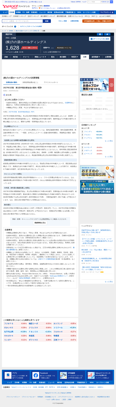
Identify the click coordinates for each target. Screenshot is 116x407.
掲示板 (49, 12)
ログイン (35, 8)
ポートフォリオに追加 (101, 39)
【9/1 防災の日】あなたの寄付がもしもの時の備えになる (23, 2)
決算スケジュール (74, 16)
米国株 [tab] (72, 387)
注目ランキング (33, 16)
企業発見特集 (74, 21)
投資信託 (34, 12)
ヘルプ (84, 2)
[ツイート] (107, 34)
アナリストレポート (51, 82)
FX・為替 (26, 12)
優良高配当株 (61, 16)
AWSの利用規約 (24, 278)
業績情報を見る (40, 223)
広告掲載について (50, 397)
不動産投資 (69, 12)
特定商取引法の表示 (103, 397)
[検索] (111, 1)
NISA (79, 12)
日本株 (11, 12)
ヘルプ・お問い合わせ (53, 399)
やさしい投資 (63, 21)
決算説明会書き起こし (30, 82)
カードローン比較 (89, 12)
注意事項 (68, 103)
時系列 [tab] (100, 387)
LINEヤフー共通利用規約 (47, 259)
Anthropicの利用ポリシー (59, 276)
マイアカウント (105, 12)
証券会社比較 (59, 12)
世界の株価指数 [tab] (62, 387)
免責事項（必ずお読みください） (85, 397)
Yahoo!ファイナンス (52, 393)
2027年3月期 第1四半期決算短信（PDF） (22, 112)
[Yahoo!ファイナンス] (16, 5)
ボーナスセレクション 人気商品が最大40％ (55, 8)
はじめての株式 (104, 16)
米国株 (18, 12)
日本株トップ (6, 16)
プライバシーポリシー (13, 397)
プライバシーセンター (29, 397)
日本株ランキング (19, 16)
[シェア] (100, 34)
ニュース (42, 12)
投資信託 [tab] (91, 387)
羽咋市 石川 (105, 2)
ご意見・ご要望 (66, 399)
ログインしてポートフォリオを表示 (31, 26)
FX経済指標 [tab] (81, 387)
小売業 (13, 38)
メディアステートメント (65, 397)
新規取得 (47, 6)
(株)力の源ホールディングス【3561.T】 (28, 31)
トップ (5, 12)
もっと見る (109, 141)
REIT (93, 16)
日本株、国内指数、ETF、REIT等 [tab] (43, 387)
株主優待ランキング (48, 16)
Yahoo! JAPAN (76, 2)
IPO (86, 16)
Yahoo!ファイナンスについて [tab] (20, 387)
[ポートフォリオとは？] (15, 26)
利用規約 (40, 397)
